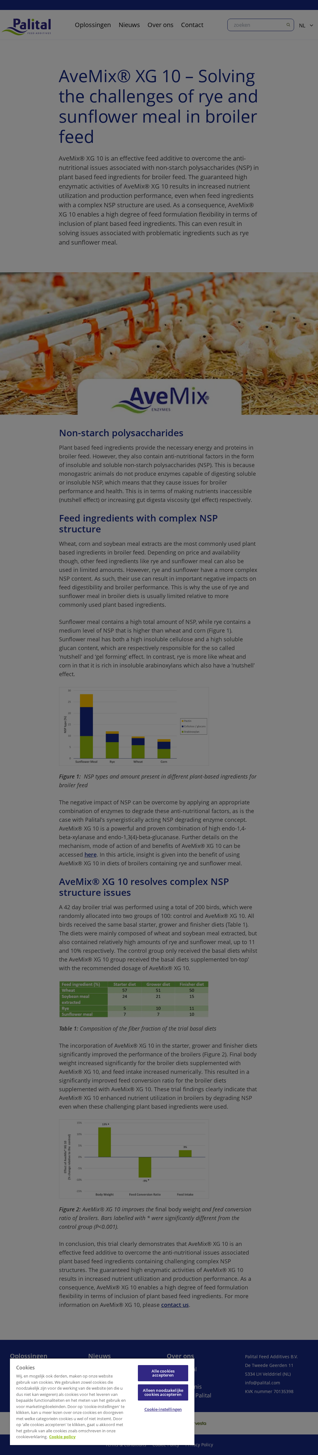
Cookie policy (62, 1436)
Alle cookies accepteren (163, 1373)
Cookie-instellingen (163, 1409)
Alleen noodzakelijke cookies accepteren (163, 1392)
